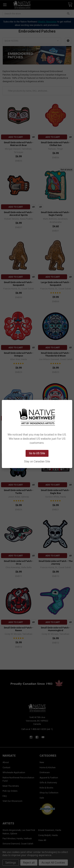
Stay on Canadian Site (37, 461)
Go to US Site (37, 453)
